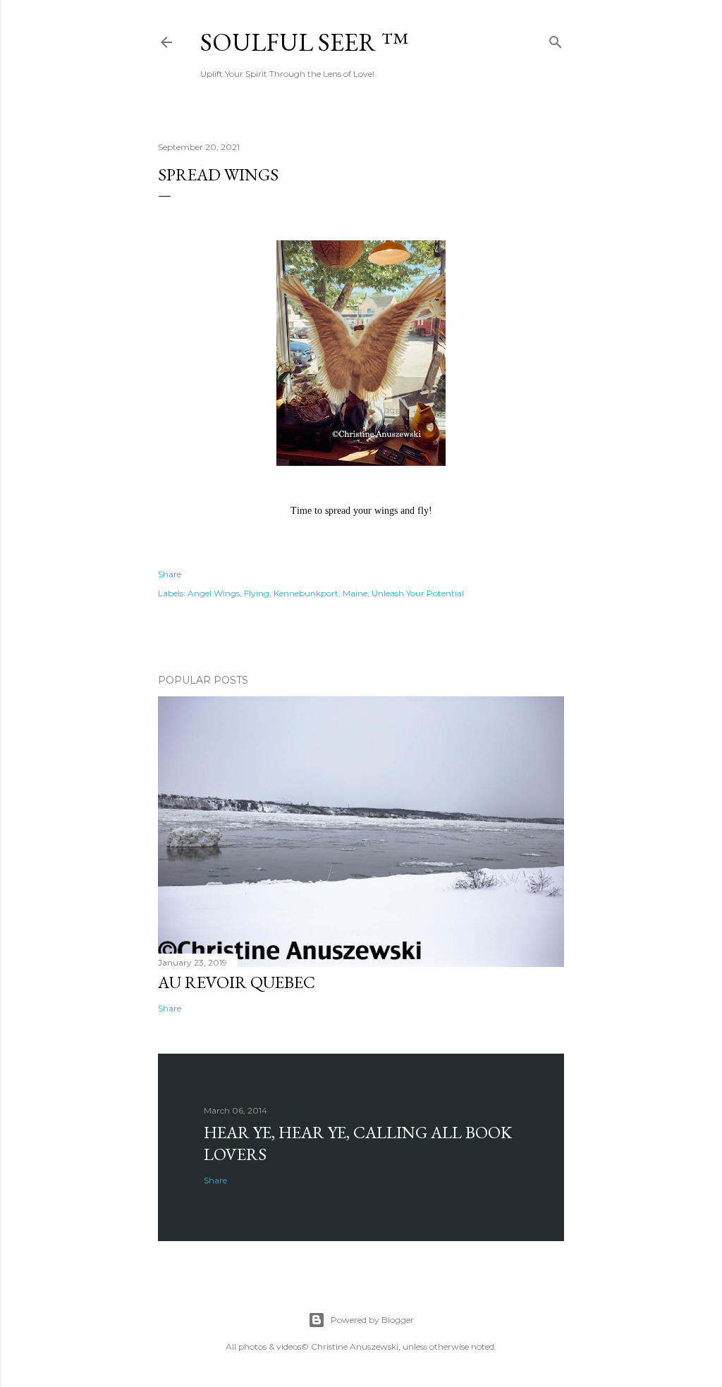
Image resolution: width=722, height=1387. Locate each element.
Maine (355, 593)
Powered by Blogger (372, 1319)
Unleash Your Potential (418, 593)
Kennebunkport (306, 593)
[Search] (555, 39)
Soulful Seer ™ (304, 41)
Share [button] (169, 574)
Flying (256, 593)
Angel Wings (214, 593)
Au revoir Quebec (236, 982)
